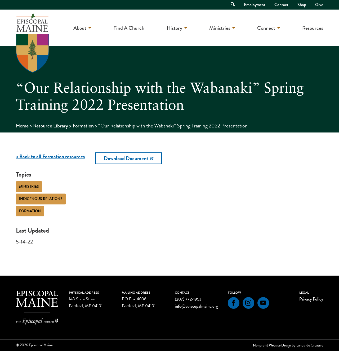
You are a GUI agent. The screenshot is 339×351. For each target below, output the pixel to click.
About (79, 28)
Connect (266, 28)
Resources (312, 28)
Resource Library (50, 126)
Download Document (126, 158)
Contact (281, 5)
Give (319, 5)
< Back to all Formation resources (50, 156)
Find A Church (128, 28)
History (174, 28)
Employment (254, 5)
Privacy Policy (311, 299)
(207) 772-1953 (188, 299)
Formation (83, 126)
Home (22, 126)
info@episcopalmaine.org (196, 306)
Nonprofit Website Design (272, 345)
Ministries (219, 28)
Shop (301, 5)
